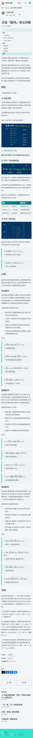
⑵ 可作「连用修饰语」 (8, 38)
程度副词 (5, 48)
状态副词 (5, 46)
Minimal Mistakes (20, 734)
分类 (4, 43)
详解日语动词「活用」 (10, 150)
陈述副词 (5, 51)
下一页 (24, 682)
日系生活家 (8, 3)
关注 (19, 14)
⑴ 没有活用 (6, 35)
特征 (4, 33)
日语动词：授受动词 (9, 719)
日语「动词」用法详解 (10, 712)
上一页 (9, 682)
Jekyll (15, 734)
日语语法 (10, 655)
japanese (10, 658)
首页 (19, 3)
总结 (4, 53)
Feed (6, 732)
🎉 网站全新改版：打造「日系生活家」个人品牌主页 (16, 696)
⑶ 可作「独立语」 (7, 40)
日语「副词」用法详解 (16, 22)
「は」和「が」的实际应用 (11, 705)
